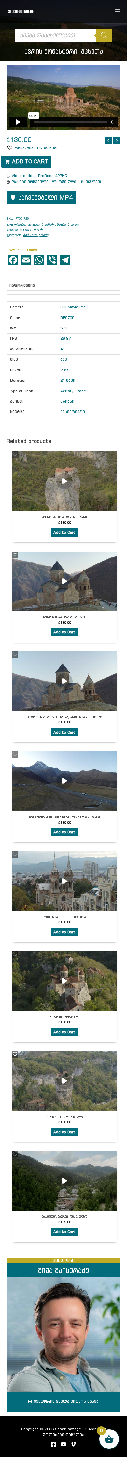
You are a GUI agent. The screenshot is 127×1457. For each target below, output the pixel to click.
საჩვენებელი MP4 (45, 197)
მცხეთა (73, 224)
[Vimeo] (73, 1444)
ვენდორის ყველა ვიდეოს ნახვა (66, 1401)
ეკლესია (33, 224)
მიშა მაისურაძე (35, 235)
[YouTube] (63, 1444)
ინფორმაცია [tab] (22, 285)
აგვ (63, 359)
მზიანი (67, 401)
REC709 (67, 317)
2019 (64, 370)
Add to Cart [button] (64, 532)
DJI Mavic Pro (73, 307)
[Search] (104, 35)
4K (62, 349)
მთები (61, 224)
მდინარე (48, 224)
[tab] (63, 292)
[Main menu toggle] (117, 11)
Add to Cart (30, 161)
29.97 (65, 338)
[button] (33, 147)
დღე (64, 328)
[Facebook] (54, 1444)
